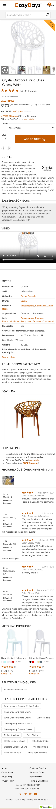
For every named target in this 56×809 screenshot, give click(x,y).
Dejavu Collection (29, 295)
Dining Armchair (11, 735)
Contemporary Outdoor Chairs (18, 729)
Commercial (48, 321)
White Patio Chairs (12, 752)
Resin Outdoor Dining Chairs (17, 711)
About (4, 768)
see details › (29, 119)
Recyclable (26, 321)
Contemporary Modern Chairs (18, 723)
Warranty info (8, 356)
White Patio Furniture (37, 752)
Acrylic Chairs (43, 717)
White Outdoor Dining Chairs (17, 717)
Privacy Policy (7, 780)
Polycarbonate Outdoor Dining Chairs (21, 705)
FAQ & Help (6, 776)
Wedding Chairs (40, 746)
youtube (35, 794)
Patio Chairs (32, 735)
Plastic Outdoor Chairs (14, 740)
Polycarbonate (27, 305)
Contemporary (27, 318)
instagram (30, 794)
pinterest (25, 794)
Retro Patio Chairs (40, 740)
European (39, 318)
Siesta (24, 300)
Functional (7, 321)
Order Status (7, 772)
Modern (16, 321)
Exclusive (37, 321)
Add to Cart (32, 139)
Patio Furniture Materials (15, 689)
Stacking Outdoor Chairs (15, 746)
